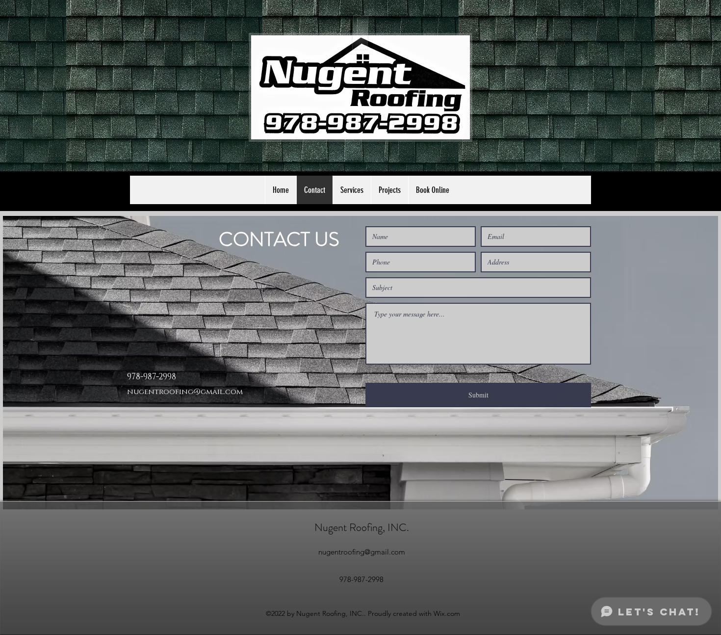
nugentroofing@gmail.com (185, 392)
